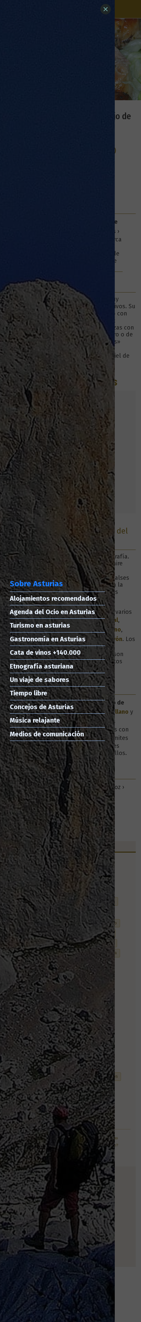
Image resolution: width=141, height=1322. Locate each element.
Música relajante (35, 720)
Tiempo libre (28, 693)
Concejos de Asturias (42, 707)
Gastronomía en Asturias (48, 639)
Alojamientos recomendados (53, 598)
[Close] (105, 9)
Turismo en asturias (40, 625)
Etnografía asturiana (41, 666)
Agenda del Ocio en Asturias (52, 612)
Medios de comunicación (47, 734)
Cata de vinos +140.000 (45, 652)
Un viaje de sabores (39, 680)
